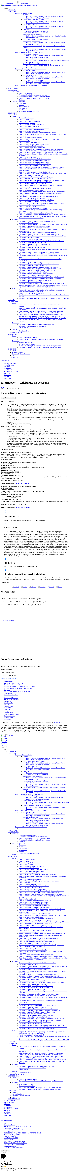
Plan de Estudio (55, 36)
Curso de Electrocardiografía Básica (29, 131)
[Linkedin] (51, 587)
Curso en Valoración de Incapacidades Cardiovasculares (35, 159)
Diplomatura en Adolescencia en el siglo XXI (32, 239)
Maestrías (21, 105)
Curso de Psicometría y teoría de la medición (32, 205)
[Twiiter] (24, 587)
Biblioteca (7, 366)
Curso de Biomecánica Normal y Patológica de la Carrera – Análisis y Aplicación (42, 318)
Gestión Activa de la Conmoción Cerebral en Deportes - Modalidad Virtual (40, 313)
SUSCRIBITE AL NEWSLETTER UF (15, 1143)
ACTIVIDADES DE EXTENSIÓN (15, 1144)
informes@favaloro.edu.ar (8, 678)
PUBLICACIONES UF (11, 1146)
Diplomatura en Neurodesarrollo (28, 223)
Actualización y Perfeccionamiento (29, 111)
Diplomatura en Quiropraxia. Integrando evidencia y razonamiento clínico (40, 268)
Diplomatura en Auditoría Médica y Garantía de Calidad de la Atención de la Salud (43, 224)
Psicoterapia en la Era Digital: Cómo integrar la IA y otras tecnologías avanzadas (42, 191)
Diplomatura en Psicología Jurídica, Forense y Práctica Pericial (37, 270)
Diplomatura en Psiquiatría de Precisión (30, 282)
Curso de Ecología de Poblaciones (29, 126)
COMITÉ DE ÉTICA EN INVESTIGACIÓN (17, 1126)
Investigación (8, 693)
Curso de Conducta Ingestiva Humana (30, 142)
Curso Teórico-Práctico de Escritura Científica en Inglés (35, 188)
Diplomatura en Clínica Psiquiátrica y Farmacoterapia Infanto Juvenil (39, 234)
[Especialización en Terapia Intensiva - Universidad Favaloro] (19, 5)
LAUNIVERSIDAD (9, 1124)
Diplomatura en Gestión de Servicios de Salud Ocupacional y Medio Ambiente (41, 277)
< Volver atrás (5, 360)
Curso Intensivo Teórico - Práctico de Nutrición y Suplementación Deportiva (41, 311)
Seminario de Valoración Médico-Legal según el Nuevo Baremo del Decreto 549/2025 (44, 298)
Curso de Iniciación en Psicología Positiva (31, 146)
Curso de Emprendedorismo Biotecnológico (31, 124)
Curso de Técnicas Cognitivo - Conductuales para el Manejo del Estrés (39, 150)
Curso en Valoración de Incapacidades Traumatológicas (35, 164)
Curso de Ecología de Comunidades (29, 121)
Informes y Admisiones (11, 698)
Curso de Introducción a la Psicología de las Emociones (35, 201)
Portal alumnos (8, 717)
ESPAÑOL (7, 376)
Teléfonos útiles (8, 712)
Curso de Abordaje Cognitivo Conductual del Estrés (34, 144)
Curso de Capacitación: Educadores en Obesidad (33, 208)
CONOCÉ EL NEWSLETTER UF (14, 1141)
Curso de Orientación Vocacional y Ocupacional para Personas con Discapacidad (42, 173)
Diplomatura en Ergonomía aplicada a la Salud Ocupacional (36, 273)
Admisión (40, 16)
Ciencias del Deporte (25, 331)
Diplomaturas (23, 108)
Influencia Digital (59, 722)
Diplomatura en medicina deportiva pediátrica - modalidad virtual (37, 254)
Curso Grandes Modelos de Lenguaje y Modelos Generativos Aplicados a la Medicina (43, 216)
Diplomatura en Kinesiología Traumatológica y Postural (35, 280)
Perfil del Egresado (31, 16)
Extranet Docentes (9, 716)
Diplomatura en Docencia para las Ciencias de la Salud (34, 226)
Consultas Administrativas (11, 699)
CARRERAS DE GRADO (12, 1128)
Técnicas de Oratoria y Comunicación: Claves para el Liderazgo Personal (40, 346)
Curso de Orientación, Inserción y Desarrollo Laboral (34, 172)
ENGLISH (7, 378)
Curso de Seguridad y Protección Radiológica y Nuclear (35, 178)
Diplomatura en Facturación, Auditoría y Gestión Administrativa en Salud (40, 347)
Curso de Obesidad (24, 141)
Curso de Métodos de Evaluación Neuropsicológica (34, 165)
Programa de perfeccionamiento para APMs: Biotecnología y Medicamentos (41, 339)
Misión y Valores (56, 16)
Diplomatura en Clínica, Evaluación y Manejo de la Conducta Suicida (39, 252)
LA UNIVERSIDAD (10, 363)
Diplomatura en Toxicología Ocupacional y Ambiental (34, 275)
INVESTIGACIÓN (10, 1136)
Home (2, 387)
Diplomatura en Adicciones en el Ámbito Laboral (33, 272)
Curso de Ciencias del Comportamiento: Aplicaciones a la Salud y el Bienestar (41, 203)
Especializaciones (24, 106)
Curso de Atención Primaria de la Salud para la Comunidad (36, 213)
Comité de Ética (9, 365)
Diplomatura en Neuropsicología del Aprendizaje (33, 265)
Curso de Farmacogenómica (27, 123)
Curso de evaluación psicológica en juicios (31, 190)
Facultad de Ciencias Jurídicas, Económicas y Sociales (34, 98)
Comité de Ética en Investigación (13, 683)
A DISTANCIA (9, 1131)
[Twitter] (3, 736)
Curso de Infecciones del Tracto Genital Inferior (32, 147)
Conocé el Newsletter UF (8, 3)
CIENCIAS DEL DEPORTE (12, 1134)
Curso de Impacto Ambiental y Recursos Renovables (34, 128)
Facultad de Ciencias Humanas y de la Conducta (33, 95)
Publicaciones (8, 368)
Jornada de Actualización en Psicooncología (31, 293)
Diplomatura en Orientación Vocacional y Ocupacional (34, 228)
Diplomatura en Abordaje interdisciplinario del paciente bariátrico (37, 221)
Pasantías (21, 110)
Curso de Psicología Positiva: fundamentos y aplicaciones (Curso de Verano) (41, 152)
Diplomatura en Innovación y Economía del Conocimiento (36, 246)
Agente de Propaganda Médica (28, 337)
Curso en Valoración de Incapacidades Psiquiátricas (33, 162)
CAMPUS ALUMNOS (11, 371)
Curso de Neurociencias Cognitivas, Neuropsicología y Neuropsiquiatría (40, 139)
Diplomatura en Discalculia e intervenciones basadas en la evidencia (38, 267)
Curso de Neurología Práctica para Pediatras (31, 129)
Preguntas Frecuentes (43, 18)
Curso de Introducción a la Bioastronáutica (31, 218)
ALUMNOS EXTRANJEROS (13, 1148)
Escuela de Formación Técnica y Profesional (17, 691)
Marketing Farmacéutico (26, 342)
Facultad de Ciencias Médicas (27, 93)
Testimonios (7, 709)
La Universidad (8, 681)
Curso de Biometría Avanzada (27, 119)
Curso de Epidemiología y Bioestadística (30, 137)
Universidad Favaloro (7, 1120)
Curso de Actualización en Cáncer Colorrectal (32, 198)
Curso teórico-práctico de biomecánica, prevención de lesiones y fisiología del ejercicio (44, 180)
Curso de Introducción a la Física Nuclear (31, 175)
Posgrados (7, 690)
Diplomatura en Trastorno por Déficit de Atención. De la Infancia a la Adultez (41, 241)
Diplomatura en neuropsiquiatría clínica (30, 262)
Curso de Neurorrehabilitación (27, 206)
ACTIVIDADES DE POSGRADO (14, 1129)
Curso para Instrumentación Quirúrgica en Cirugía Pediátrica (36, 200)
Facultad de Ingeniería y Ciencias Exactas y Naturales (19, 686)
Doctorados (22, 103)
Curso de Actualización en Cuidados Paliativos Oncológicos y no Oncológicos (41, 149)
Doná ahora (7, 375)
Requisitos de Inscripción (8, 397)
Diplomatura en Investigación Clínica (29, 237)
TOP (2, 745)
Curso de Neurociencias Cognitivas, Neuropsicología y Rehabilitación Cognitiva (42, 167)
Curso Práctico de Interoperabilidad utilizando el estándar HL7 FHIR (39, 196)
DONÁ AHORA (9, 1139)
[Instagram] (32, 587)
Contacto (7, 373)
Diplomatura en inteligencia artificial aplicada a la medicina (36, 244)
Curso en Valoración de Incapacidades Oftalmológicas (34, 160)
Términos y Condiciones (11, 714)
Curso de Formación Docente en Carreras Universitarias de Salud (38, 132)
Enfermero (29, 31)
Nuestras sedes (8, 703)
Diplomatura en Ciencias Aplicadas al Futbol (32, 247)
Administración (8, 370)
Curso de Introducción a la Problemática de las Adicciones (35, 182)
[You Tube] (42, 587)
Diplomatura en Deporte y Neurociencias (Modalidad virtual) (36, 324)
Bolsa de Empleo (9, 701)
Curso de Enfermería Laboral (27, 157)
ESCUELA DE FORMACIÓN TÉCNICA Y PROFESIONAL (22, 1133)
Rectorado (22, 100)
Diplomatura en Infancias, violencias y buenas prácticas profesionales (39, 264)
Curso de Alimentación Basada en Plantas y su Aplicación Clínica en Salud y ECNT (43, 214)
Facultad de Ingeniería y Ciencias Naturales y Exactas (34, 96)
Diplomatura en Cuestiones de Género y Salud (32, 242)
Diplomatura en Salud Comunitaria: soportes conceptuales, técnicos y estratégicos (42, 236)
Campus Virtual (8, 706)
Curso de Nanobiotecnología (27, 118)
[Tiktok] (59, 587)
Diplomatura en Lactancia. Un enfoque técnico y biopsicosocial (37, 287)
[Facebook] (15, 587)
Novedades (7, 707)
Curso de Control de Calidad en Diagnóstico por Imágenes (36, 177)
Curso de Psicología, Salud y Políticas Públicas (32, 183)
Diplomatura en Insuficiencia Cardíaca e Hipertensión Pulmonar (37, 232)
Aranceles (34, 18)
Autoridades (46, 16)
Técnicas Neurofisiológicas (27, 344)
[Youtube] (4, 738)
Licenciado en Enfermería (40, 31)
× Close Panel (5, 1151)
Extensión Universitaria (11, 695)
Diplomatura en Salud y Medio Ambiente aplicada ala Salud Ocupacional (40, 278)
